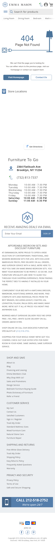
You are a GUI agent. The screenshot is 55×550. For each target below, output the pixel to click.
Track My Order (13, 423)
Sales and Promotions (16, 381)
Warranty (11, 468)
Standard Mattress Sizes (17, 426)
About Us (11, 362)
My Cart (10, 408)
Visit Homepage (16, 77)
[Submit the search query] (11, 12)
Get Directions (35, 146)
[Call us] (41, 5)
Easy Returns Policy (15, 461)
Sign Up (47, 233)
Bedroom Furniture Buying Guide (21, 389)
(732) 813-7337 (27, 177)
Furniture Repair (14, 438)
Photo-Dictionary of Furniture (20, 392)
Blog (9, 366)
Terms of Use (12, 484)
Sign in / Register (14, 419)
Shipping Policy (13, 457)
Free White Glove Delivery (18, 449)
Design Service (13, 385)
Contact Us (41, 77)
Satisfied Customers (15, 415)
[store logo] (20, 4)
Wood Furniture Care (16, 430)
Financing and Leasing (17, 370)
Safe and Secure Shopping (18, 487)
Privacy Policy (13, 480)
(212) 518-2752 (22, 331)
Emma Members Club (16, 374)
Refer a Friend (13, 396)
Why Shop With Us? (15, 377)
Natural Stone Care (15, 434)
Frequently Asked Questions (19, 464)
